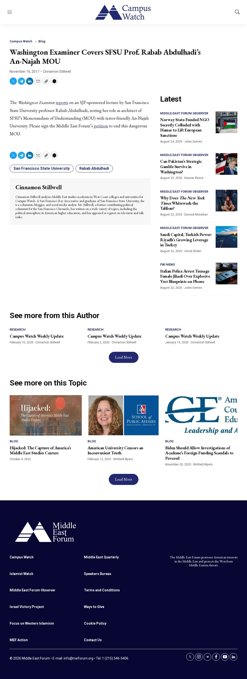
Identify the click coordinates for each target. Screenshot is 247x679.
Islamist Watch (21, 574)
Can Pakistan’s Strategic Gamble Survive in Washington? (181, 166)
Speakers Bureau (97, 574)
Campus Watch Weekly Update (36, 336)
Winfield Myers (123, 459)
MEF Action (19, 640)
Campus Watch (21, 41)
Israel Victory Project (27, 607)
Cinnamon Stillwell (57, 71)
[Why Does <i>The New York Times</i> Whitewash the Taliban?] (226, 200)
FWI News (167, 264)
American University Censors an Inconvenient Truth (115, 450)
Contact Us (93, 640)
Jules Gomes (193, 141)
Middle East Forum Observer (184, 113)
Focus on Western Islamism (32, 623)
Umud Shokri (192, 251)
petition (101, 126)
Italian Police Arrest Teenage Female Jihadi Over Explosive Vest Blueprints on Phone (185, 276)
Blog (41, 41)
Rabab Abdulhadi (94, 168)
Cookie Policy (95, 623)
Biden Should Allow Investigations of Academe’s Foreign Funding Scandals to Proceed (199, 453)
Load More (123, 357)
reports (62, 102)
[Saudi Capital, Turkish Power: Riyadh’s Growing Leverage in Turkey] (226, 237)
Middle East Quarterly (101, 557)
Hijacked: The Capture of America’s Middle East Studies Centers (40, 450)
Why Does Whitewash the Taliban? (182, 203)
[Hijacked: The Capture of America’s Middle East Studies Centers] (46, 415)
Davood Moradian (196, 214)
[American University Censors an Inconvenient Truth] (124, 415)
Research (18, 329)
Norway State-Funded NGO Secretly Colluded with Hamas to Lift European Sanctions (184, 127)
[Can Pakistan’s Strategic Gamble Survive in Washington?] (226, 164)
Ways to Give (94, 607)
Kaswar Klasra (193, 178)
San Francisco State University (42, 168)
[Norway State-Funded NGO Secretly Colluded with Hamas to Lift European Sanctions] (226, 122)
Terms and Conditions (102, 590)
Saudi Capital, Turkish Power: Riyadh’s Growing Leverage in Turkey (186, 240)
